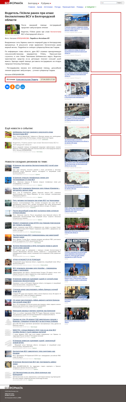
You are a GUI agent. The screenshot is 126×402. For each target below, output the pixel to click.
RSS (20, 397)
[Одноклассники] (12, 86)
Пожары (80, 7)
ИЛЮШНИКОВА (23, 38)
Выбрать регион (9, 395)
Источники (48, 7)
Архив (39, 7)
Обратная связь (9, 394)
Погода (58, 7)
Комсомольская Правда (27, 79)
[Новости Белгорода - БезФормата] (12, 2)
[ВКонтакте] (7, 86)
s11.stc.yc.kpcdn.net (13, 35)
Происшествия (69, 7)
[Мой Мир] (22, 86)
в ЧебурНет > (90, 7)
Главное (31, 7)
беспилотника (55, 32)
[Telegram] (17, 86)
